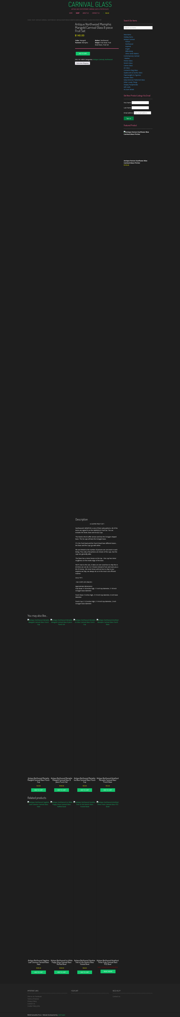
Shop (77, 13)
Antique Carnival (41, 20)
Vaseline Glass (128, 77)
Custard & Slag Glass (131, 70)
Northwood (52, 20)
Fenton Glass (128, 61)
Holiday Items (128, 37)
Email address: (129, 113)
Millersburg (129, 51)
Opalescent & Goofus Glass (133, 73)
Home (70, 13)
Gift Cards (127, 87)
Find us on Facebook (35, 996)
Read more (108, 971)
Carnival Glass (90, 4)
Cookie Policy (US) (34, 1006)
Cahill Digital (61, 1015)
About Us (86, 13)
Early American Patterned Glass (134, 80)
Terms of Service (33, 999)
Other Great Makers (132, 54)
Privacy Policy (32, 1001)
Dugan (127, 49)
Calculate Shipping (82, 63)
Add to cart (83, 53)
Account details (129, 89)
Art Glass (127, 68)
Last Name (127, 108)
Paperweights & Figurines (132, 75)
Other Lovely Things (130, 82)
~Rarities (127, 58)
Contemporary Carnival (131, 56)
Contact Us (96, 13)
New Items (127, 35)
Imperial (128, 46)
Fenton (127, 42)
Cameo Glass (128, 65)
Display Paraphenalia (131, 85)
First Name (127, 103)
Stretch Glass (128, 63)
